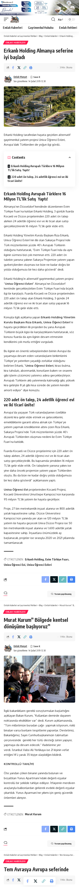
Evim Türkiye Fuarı (56, 559)
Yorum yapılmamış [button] (62, 594)
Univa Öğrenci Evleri (39, 564)
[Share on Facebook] (13, 67)
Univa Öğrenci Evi (14, 564)
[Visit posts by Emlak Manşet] (8, 79)
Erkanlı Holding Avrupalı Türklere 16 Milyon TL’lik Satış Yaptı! (36, 168)
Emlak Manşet (20, 76)
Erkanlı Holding (34, 559)
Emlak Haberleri (16, 42)
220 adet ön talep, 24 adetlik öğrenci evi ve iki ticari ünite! (38, 178)
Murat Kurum (33, 814)
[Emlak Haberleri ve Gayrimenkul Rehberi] (14, 19)
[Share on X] (19, 67)
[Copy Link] (25, 67)
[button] (7, 19)
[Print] (31, 67)
